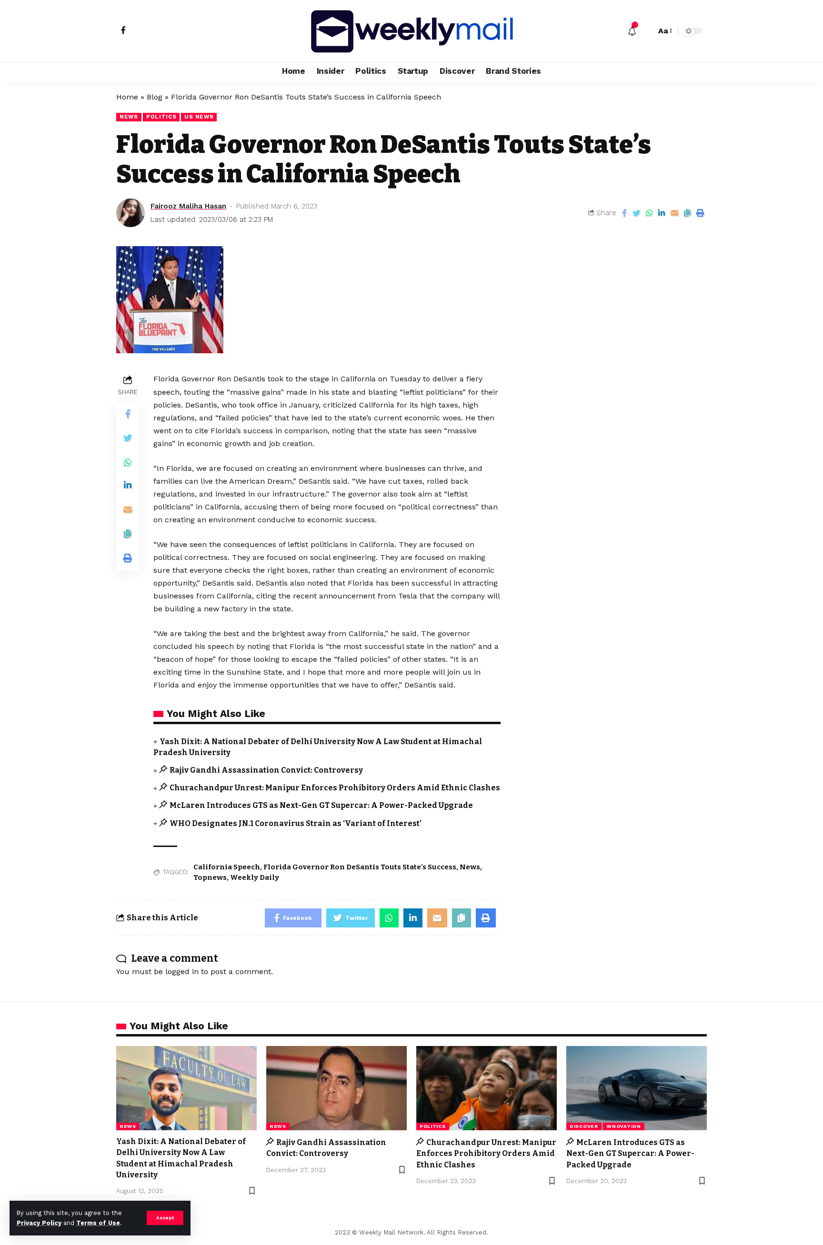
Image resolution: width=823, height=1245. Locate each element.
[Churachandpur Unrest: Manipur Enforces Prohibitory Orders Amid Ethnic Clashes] (486, 1088)
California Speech (226, 867)
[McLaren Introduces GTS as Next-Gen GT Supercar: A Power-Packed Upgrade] (636, 1088)
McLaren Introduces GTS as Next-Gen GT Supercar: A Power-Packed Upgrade (321, 805)
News (470, 867)
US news (198, 116)
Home (127, 96)
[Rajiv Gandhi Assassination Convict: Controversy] (336, 1088)
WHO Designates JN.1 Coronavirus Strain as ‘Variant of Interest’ (296, 823)
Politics (161, 116)
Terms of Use (98, 1222)
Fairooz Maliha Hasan (188, 206)
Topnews (210, 877)
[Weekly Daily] (411, 31)
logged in (182, 971)
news (129, 116)
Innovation (623, 1126)
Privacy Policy (39, 1222)
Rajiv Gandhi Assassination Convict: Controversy (266, 770)
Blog (154, 96)
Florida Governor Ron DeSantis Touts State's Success (359, 867)
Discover (584, 1126)
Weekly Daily (254, 877)
